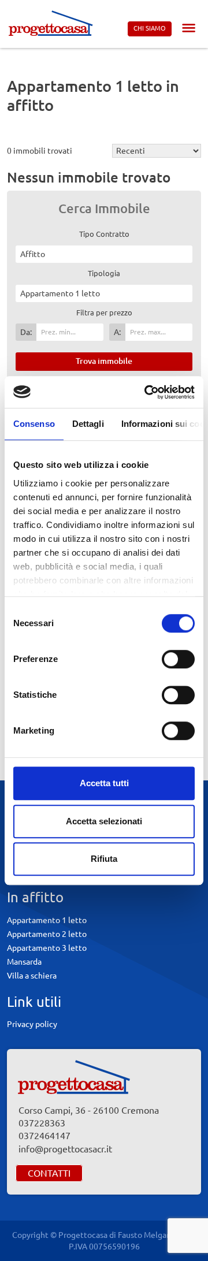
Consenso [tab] (34, 424)
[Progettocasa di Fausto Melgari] (50, 22)
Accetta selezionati (104, 821)
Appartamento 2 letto (47, 934)
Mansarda (24, 961)
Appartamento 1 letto (47, 920)
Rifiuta (104, 859)
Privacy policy (32, 1024)
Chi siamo (149, 28)
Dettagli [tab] (88, 424)
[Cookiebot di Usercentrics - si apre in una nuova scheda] (147, 392)
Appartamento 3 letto (47, 948)
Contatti (49, 1173)
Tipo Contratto (104, 234)
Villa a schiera (32, 975)
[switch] (178, 659)
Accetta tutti (104, 783)
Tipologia (104, 273)
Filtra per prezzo (104, 312)
